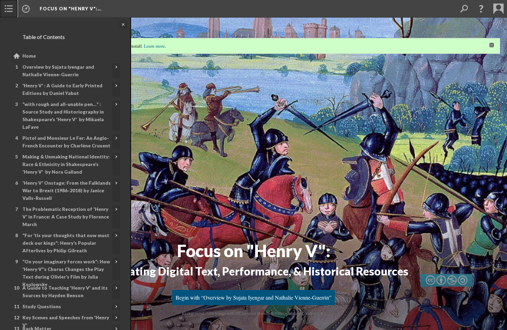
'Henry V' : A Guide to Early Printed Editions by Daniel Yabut (62, 89)
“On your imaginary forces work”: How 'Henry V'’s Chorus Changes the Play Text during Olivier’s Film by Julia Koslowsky (66, 273)
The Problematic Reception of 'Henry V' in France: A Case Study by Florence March (65, 216)
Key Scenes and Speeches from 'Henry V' (65, 321)
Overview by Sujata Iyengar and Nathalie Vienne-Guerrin (58, 70)
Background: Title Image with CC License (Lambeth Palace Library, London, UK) (253, 313)
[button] (481, 8)
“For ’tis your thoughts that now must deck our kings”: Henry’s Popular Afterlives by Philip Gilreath (65, 243)
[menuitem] (8, 8)
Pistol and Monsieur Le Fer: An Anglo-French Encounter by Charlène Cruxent (66, 141)
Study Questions (41, 306)
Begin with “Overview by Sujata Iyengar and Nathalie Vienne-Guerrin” (253, 297)
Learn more (154, 46)
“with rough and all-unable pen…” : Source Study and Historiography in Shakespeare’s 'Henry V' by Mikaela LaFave (63, 115)
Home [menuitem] (29, 56)
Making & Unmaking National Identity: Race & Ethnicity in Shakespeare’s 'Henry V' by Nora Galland (66, 164)
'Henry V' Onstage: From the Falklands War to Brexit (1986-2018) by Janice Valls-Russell (66, 190)
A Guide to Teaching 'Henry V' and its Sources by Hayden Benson (65, 291)
